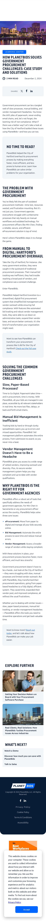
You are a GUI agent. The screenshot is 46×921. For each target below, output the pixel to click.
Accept (26, 909)
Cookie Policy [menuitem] (23, 812)
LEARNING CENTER (14, 52)
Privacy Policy (14, 902)
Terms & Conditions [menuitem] (23, 817)
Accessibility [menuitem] (23, 822)
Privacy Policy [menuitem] (23, 807)
